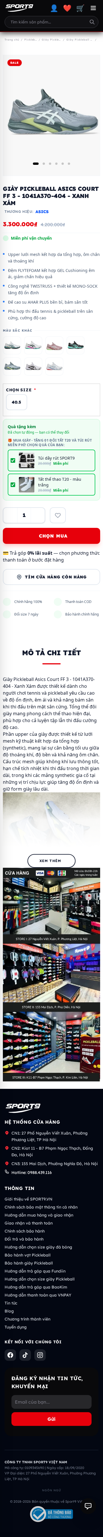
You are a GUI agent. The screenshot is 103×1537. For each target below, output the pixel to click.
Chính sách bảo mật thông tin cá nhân (41, 1207)
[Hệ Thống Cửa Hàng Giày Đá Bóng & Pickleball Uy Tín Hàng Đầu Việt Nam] (19, 8)
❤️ (67, 8)
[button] (36, 163)
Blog (9, 1311)
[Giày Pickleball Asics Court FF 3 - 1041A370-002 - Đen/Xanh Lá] (75, 345)
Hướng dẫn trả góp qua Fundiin (35, 1271)
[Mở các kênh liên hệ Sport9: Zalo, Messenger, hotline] (88, 1506)
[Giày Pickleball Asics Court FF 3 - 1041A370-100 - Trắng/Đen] (33, 366)
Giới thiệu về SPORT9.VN (28, 1199)
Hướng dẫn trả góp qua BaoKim (36, 1287)
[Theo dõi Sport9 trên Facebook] (10, 1355)
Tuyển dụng (16, 1327)
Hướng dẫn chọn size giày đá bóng (38, 1247)
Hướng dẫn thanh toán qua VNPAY (38, 1295)
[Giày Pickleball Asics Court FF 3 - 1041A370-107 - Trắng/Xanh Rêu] (12, 345)
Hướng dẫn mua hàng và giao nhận (39, 1215)
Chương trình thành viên (27, 1319)
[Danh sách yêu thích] (58, 515)
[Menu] (93, 8)
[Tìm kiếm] (92, 22)
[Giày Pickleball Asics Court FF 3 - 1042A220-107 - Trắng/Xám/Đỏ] (54, 366)
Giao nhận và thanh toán (29, 1223)
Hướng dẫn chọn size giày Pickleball (40, 1279)
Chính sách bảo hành (25, 1231)
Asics (41, 211)
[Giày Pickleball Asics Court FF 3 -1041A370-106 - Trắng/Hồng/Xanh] (33, 345)
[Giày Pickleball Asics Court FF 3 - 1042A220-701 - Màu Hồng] (54, 345)
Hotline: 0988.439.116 (31, 1172)
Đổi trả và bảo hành (24, 1239)
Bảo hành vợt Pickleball (28, 1255)
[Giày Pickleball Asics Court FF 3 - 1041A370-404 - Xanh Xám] (12, 366)
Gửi (51, 1419)
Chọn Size (21, 389)
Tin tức (11, 1303)
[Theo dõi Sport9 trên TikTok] (25, 1355)
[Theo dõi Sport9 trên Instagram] (40, 1355)
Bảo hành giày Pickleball (29, 1263)
